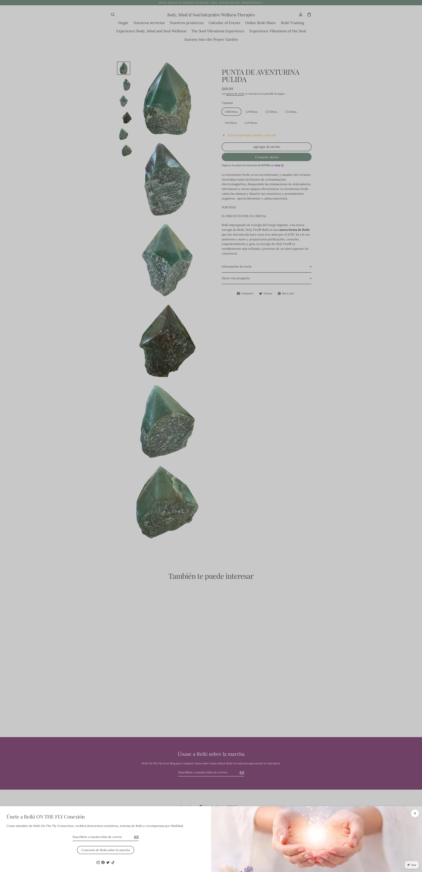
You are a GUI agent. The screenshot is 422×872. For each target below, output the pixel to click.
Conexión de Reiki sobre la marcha (105, 850)
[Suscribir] (135, 837)
